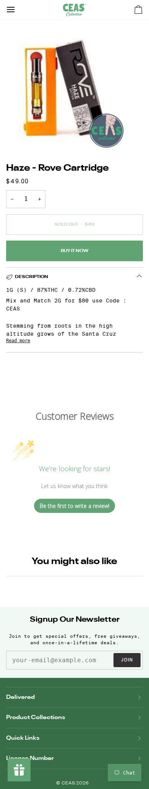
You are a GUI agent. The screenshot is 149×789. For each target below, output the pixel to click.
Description (31, 277)
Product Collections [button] (35, 717)
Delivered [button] (20, 697)
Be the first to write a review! (74, 505)
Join (127, 659)
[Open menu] (17, 9)
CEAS (69, 783)
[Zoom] (14, 137)
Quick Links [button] (22, 738)
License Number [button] (30, 758)
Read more (18, 340)
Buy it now (74, 251)
